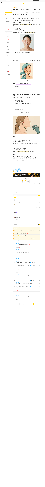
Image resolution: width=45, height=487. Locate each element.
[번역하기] (39, 9)
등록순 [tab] (19, 197)
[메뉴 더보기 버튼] (39, 204)
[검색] (22, 2)
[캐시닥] (3, 2)
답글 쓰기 (19, 202)
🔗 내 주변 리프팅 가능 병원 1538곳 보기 (17, 170)
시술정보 (13, 4)
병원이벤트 (7, 4)
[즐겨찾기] (19, 224)
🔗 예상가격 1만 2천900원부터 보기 (17, 169)
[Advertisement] (27, 188)
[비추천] (17, 202)
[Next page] (33, 301)
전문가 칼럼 (19, 4)
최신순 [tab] (17, 197)
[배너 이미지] (26, 175)
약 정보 (16, 4)
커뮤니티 (11, 4)
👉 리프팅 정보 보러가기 (15, 171)
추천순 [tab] (15, 197)
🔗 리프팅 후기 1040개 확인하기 (16, 168)
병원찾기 (3, 4)
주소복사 (39, 12)
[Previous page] (20, 301)
